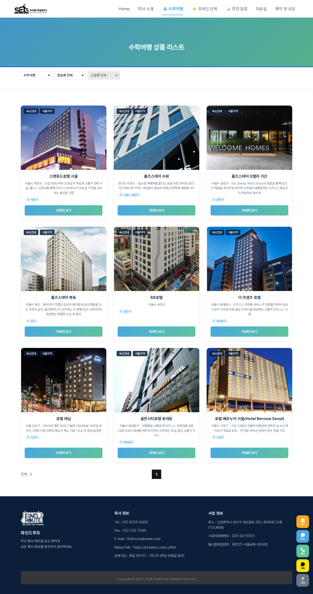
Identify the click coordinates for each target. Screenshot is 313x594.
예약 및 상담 (285, 8)
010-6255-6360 (135, 522)
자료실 (261, 8)
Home (124, 8)
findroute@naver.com (144, 539)
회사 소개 (146, 8)
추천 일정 (239, 8)
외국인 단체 (207, 8)
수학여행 (175, 8)
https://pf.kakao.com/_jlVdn (154, 547)
